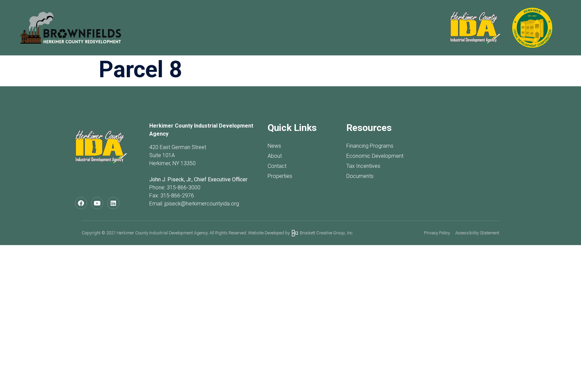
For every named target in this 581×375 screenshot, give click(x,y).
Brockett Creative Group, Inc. (325, 232)
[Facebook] (81, 203)
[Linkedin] (113, 203)
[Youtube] (97, 203)
